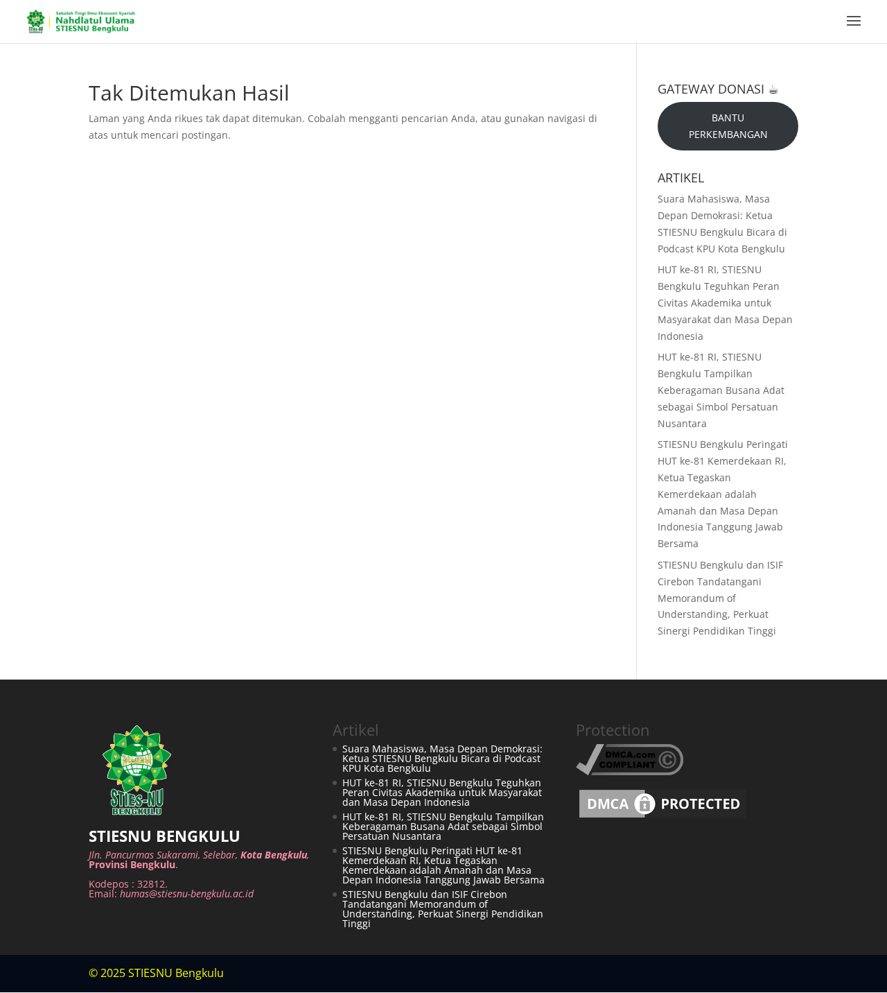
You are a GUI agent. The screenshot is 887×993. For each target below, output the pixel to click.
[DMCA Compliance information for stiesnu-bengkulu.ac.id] (629, 771)
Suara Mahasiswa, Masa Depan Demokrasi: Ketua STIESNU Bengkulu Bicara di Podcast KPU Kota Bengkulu (442, 758)
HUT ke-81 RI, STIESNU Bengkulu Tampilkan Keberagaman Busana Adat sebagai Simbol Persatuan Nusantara (721, 389)
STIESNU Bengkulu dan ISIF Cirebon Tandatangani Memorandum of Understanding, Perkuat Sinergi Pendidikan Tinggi (720, 597)
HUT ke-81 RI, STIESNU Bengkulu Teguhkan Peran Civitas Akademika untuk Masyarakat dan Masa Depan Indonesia (725, 302)
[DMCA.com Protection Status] (662, 817)
